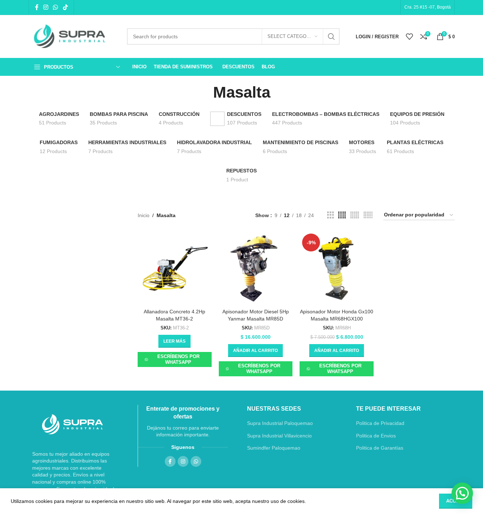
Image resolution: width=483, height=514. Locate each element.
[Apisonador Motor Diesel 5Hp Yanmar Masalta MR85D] (256, 268)
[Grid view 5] (354, 215)
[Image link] (73, 424)
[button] (255, 350)
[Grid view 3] (330, 215)
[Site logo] (72, 36)
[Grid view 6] (368, 215)
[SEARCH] (331, 36)
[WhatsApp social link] (55, 7)
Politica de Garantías (379, 448)
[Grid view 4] (342, 215)
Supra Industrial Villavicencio (279, 436)
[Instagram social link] (46, 7)
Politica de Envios (376, 436)
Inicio (143, 215)
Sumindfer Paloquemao (273, 448)
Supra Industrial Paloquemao (280, 423)
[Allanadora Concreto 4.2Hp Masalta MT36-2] (175, 268)
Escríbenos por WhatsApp (178, 359)
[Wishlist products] (409, 36)
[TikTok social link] (65, 7)
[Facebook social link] (37, 7)
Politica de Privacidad (380, 423)
